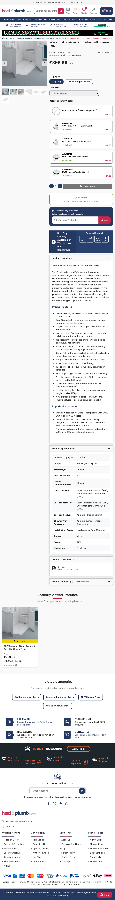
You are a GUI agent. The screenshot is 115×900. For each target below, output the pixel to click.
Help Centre (38, 839)
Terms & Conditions (71, 844)
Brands (99, 19)
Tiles (105, 19)
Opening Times (40, 848)
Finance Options (12, 861)
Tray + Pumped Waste (79, 81)
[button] (93, 11)
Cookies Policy (68, 857)
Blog (63, 848)
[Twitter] (54, 803)
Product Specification (63, 448)
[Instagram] (66, 803)
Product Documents (63, 559)
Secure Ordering (12, 852)
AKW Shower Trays (90, 697)
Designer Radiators (99, 852)
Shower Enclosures (99, 848)
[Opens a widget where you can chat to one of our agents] (104, 895)
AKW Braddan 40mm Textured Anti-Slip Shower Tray (19, 647)
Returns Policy (11, 848)
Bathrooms (9, 38)
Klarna (7, 865)
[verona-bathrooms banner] (57, 33)
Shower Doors (97, 861)
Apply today (78, 748)
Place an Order (11, 839)
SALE (110, 19)
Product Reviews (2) (66, 581)
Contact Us (38, 861)
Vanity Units (96, 839)
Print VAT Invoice (41, 852)
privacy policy (43, 797)
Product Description (62, 258)
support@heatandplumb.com (19, 821)
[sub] (51, 186)
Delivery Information (14, 844)
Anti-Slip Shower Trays (58, 705)
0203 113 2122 (11, 826)
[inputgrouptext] (61, 11)
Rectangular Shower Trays (60, 697)
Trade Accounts (12, 857)
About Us (65, 839)
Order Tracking (40, 844)
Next (44, 63)
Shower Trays (96, 844)
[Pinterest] (60, 803)
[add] (60, 186)
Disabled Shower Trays (60, 38)
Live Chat (37, 857)
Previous (4, 63)
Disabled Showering (42, 38)
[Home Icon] (3, 38)
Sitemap (65, 861)
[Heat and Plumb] (17, 10)
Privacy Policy (68, 852)
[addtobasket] (87, 186)
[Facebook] (48, 803)
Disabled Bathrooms (24, 38)
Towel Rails (95, 857)
